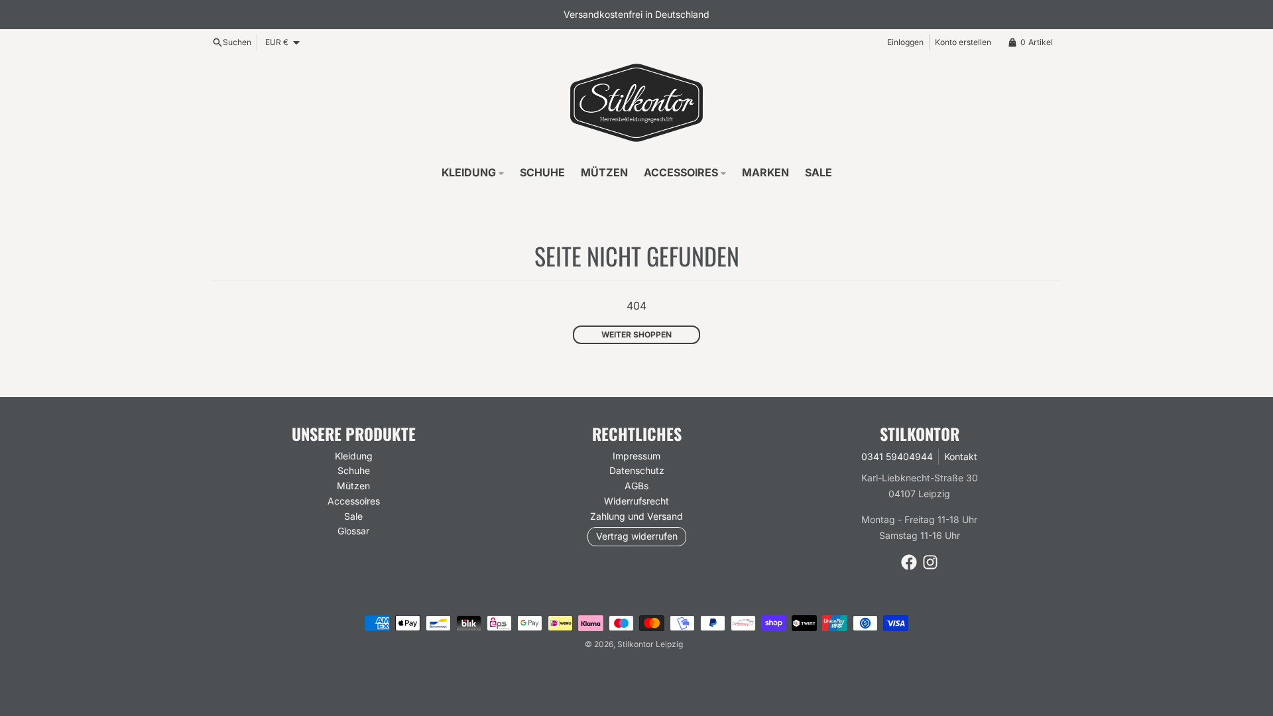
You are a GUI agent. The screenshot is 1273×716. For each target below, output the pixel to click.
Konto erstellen (963, 42)
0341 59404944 (897, 456)
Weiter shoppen (636, 334)
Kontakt (960, 456)
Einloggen (905, 42)
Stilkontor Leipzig (650, 644)
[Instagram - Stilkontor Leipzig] (930, 562)
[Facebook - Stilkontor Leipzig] (909, 562)
